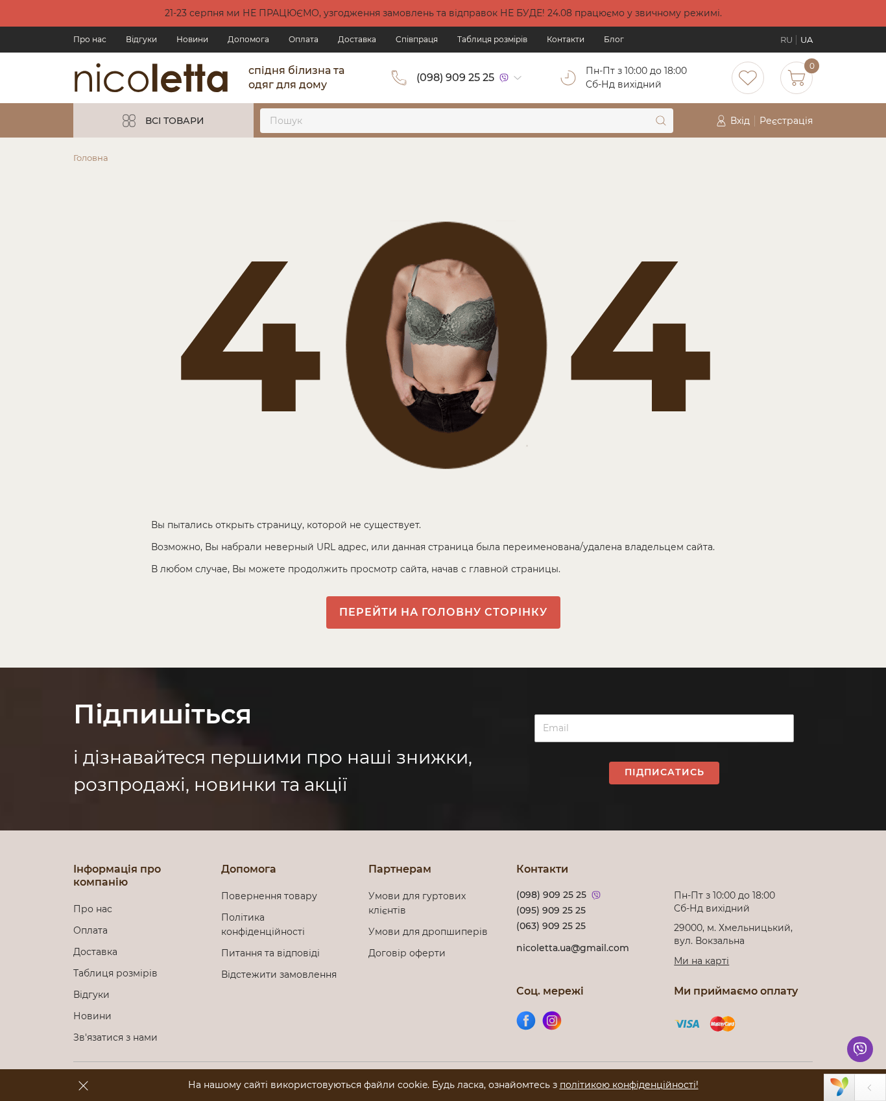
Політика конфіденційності (265, 925)
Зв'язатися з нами (115, 1037)
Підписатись (664, 772)
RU (786, 39)
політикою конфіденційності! (629, 1085)
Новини (192, 39)
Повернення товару (269, 896)
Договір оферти (407, 953)
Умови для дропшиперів (428, 932)
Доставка (357, 39)
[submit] (661, 120)
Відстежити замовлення (279, 974)
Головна (90, 157)
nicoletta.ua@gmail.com (572, 948)
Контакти (565, 39)
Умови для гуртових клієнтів (417, 903)
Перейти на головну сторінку (443, 612)
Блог (614, 39)
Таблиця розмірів (492, 39)
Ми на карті (701, 961)
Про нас (89, 39)
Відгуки (141, 39)
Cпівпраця (417, 39)
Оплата (303, 39)
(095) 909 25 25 (551, 910)
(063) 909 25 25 (551, 926)
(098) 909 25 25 (455, 77)
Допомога (248, 39)
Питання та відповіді (270, 953)
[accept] (83, 1085)
